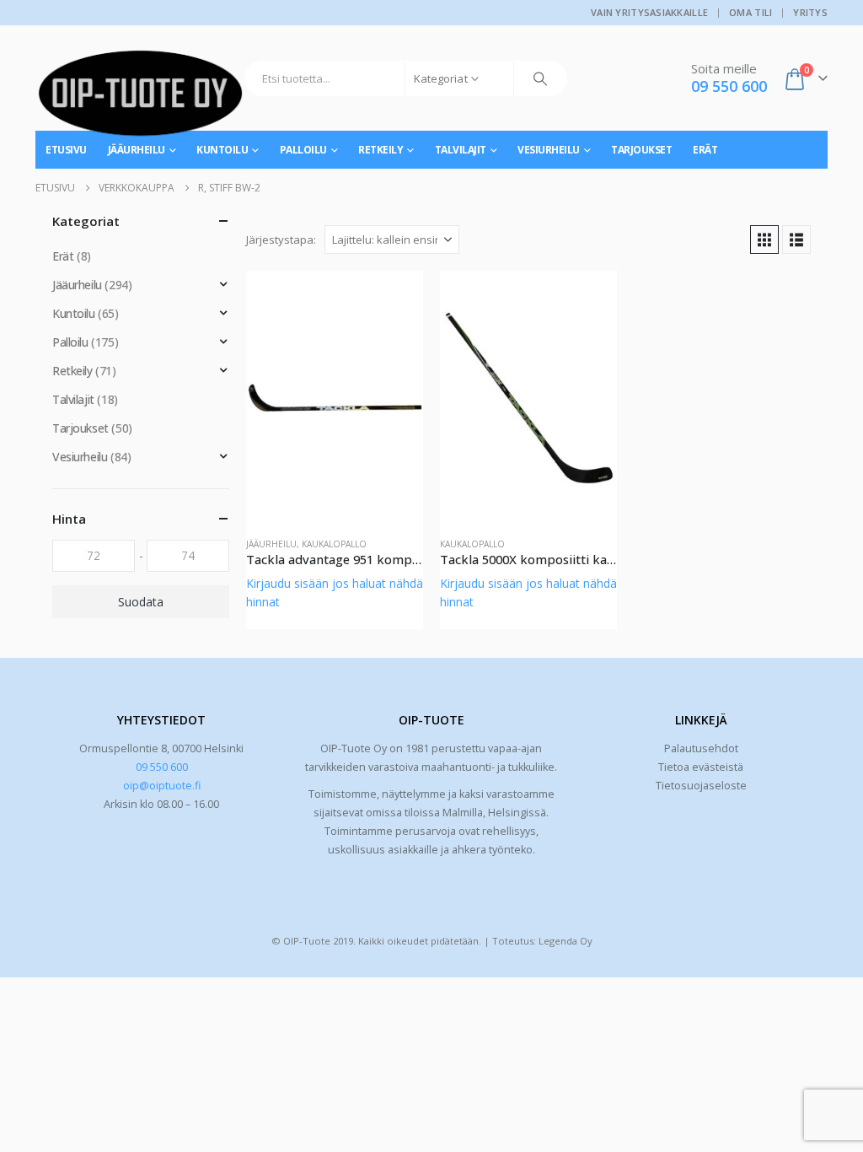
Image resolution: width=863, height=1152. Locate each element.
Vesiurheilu (548, 150)
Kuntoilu (73, 313)
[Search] (540, 78)
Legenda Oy (565, 940)
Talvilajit (460, 150)
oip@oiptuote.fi (162, 785)
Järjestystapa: (281, 239)
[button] (764, 239)
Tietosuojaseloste (701, 785)
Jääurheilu (271, 544)
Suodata (140, 602)
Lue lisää (395, 298)
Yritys (810, 12)
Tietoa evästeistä (700, 767)
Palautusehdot (701, 748)
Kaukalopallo (334, 544)
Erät (705, 150)
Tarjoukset (641, 150)
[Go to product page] (334, 397)
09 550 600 (162, 767)
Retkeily (380, 150)
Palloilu (303, 150)
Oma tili (750, 12)
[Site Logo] (140, 99)
